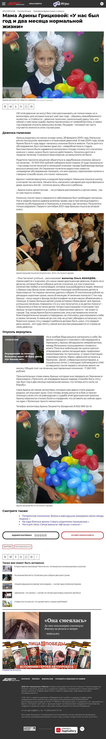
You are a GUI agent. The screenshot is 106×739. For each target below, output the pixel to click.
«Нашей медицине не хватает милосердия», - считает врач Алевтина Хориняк (47, 584)
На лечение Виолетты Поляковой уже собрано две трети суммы (42, 575)
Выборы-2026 (47, 679)
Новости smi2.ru (11, 670)
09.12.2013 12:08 (8, 11)
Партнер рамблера (45, 729)
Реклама (36, 679)
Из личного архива (45, 100)
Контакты (25, 679)
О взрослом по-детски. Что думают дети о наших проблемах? (40, 602)
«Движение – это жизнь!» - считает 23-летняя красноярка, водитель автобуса (47, 593)
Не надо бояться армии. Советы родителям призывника (54, 521)
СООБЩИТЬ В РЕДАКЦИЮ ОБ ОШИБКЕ (70, 679)
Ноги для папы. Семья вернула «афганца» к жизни (51, 524)
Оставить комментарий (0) (82, 535)
